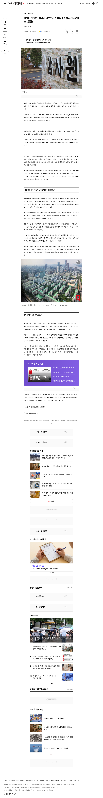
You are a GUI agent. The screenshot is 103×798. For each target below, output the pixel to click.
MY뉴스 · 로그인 (85, 3)
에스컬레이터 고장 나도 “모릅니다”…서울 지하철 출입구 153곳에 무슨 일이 (58, 738)
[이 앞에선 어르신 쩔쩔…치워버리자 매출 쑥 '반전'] (35, 469)
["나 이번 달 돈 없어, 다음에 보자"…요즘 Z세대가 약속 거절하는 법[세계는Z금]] (67, 671)
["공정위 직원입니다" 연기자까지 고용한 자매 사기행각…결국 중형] (35, 488)
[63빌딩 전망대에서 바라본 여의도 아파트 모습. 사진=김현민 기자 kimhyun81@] (51, 280)
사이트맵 (76, 780)
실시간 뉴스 (30, 3)
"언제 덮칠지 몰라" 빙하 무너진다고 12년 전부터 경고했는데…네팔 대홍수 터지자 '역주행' (57, 457)
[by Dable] (70, 689)
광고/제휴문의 (14, 780)
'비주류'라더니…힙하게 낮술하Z (54, 718)
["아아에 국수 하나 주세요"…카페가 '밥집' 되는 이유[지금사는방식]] (35, 497)
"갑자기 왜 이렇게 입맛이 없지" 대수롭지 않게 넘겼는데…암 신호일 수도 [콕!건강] (64, 376)
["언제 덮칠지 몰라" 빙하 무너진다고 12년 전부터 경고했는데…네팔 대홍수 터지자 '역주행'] (35, 460)
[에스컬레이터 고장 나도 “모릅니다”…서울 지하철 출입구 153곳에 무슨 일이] (36, 742)
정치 (25, 14)
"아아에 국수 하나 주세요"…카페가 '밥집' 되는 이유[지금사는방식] (57, 494)
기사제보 (42, 780)
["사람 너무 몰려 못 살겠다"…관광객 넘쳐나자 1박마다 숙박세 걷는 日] (67, 651)
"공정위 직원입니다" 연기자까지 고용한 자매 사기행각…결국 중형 (57, 485)
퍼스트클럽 (28, 780)
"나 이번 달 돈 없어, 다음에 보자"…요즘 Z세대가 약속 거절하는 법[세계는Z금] (64, 368)
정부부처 (30, 14)
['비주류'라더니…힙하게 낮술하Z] (36, 722)
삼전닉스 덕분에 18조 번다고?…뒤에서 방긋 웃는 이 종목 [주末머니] (64, 372)
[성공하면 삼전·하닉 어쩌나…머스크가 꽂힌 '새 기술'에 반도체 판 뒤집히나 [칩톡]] (67, 661)
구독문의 (35, 780)
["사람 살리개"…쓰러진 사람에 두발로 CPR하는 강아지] (35, 479)
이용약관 (63, 780)
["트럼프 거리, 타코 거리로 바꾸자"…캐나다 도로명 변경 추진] (67, 680)
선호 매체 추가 (44, 31)
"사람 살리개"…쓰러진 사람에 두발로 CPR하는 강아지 (57, 475)
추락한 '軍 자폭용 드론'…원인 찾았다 (56, 748)
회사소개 (6, 780)
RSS (47, 780)
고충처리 (70, 780)
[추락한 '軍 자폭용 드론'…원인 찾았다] (36, 752)
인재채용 (22, 780)
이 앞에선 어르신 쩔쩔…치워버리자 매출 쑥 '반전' (57, 466)
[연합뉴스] (51, 68)
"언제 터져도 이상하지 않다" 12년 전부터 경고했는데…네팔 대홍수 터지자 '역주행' (64, 381)
